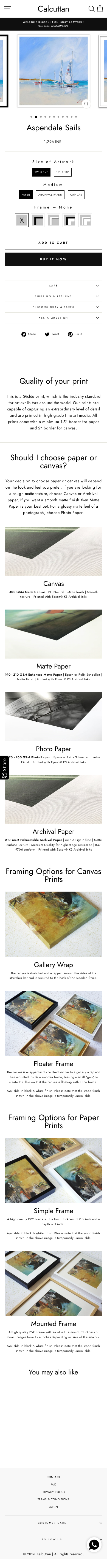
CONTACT (53, 1477)
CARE (53, 285)
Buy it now (53, 259)
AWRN (53, 1507)
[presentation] (39, 1429)
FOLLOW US (52, 1539)
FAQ (54, 1484)
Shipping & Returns (53, 296)
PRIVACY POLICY (54, 1492)
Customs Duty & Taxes (54, 307)
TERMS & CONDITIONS (54, 1499)
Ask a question (53, 318)
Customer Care (52, 1523)
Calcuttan (53, 9)
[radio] (41, 172)
